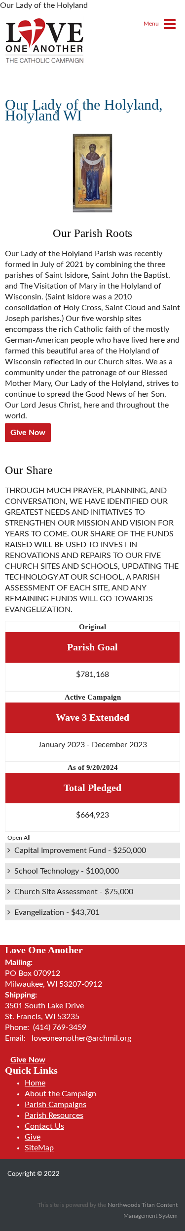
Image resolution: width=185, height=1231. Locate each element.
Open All (19, 838)
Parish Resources (54, 1115)
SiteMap (39, 1148)
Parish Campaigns (55, 1105)
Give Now (27, 433)
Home (35, 1083)
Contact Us (44, 1126)
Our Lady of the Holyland (90, 609)
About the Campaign (60, 1094)
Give (32, 1137)
